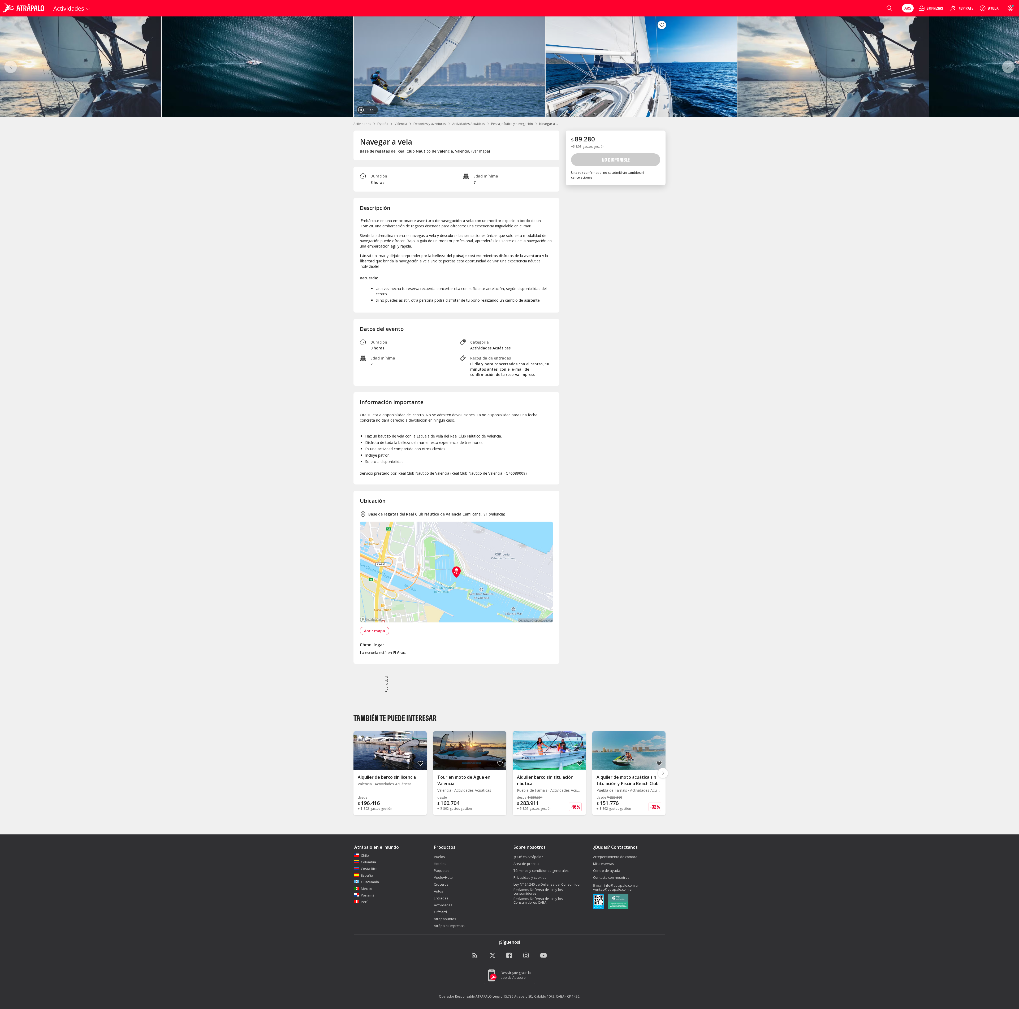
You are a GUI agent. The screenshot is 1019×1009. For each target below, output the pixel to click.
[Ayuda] (989, 8)
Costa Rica (369, 869)
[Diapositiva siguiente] (663, 773)
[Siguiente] (1008, 66)
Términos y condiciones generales (541, 870)
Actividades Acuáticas (468, 124)
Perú (365, 902)
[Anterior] (10, 66)
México (366, 888)
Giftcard (440, 912)
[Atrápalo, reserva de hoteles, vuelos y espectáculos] (24, 8)
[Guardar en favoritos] (662, 25)
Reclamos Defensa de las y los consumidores (538, 891)
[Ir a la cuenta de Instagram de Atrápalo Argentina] (526, 955)
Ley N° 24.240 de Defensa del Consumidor (547, 884)
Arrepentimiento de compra (615, 857)
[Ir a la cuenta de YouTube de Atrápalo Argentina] (543, 955)
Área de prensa (526, 863)
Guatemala (370, 882)
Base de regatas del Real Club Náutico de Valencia (414, 514)
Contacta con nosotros (611, 877)
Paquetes (442, 870)
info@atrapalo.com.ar (621, 885)
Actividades (362, 124)
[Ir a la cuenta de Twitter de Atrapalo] (492, 955)
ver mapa (481, 151)
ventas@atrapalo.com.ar (613, 889)
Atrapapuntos (445, 919)
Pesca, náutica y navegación (512, 124)
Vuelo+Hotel (444, 877)
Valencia (401, 124)
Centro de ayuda (606, 870)
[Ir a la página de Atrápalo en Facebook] (509, 955)
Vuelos (439, 857)
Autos (438, 891)
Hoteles (440, 863)
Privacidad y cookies (529, 877)
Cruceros (441, 884)
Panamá (367, 895)
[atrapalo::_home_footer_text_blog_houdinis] (475, 955)
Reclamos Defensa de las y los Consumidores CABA (538, 900)
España (382, 124)
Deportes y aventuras (429, 124)
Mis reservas (603, 863)
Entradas (441, 898)
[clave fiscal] (598, 902)
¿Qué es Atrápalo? (528, 857)
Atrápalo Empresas (449, 926)
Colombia (368, 862)
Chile (365, 855)
